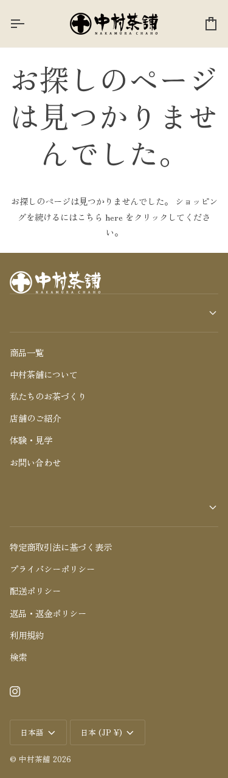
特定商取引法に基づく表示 (61, 546)
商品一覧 (27, 352)
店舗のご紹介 (35, 417)
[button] (114, 313)
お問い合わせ (35, 462)
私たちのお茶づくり (48, 396)
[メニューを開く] (28, 23)
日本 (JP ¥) (101, 732)
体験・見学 (31, 439)
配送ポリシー (35, 590)
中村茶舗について (44, 374)
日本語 (32, 732)
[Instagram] (15, 691)
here (114, 216)
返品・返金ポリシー (48, 613)
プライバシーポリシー (52, 568)
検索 (18, 656)
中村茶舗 (34, 759)
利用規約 (27, 634)
